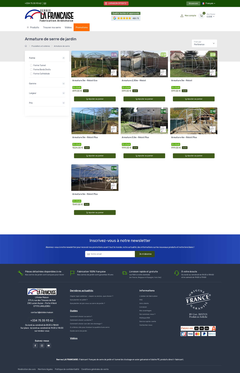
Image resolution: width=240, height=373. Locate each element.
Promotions (82, 27)
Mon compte (190, 15)
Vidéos (68, 27)
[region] (47, 69)
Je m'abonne (145, 254)
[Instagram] (41, 345)
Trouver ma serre (52, 27)
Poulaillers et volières (41, 46)
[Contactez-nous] (44, 3)
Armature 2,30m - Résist (134, 80)
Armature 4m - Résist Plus (184, 137)
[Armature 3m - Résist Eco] (94, 64)
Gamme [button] (32, 83)
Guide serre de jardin (78, 331)
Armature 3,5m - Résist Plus (135, 137)
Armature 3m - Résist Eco (84, 80)
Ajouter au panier (96, 99)
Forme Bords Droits (42, 69)
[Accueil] (26, 46)
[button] (124, 18)
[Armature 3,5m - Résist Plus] (144, 120)
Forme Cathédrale (41, 74)
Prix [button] (31, 103)
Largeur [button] (32, 93)
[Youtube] (48, 345)
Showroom (193, 3)
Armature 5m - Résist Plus (85, 194)
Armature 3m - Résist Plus (85, 137)
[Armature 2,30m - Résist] (144, 64)
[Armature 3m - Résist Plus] (94, 120)
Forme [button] (32, 58)
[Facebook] (35, 345)
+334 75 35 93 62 (33, 3)
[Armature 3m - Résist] (193, 64)
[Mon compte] (182, 16)
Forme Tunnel (39, 65)
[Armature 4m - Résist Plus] (193, 120)
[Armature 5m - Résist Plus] (94, 177)
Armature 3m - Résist (181, 80)
